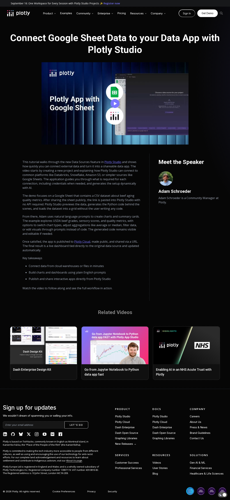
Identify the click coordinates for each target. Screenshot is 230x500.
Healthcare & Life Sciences (207, 473)
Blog (155, 473)
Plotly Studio (112, 162)
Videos (156, 462)
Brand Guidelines (200, 433)
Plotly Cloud (82, 242)
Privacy (91, 491)
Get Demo (207, 13)
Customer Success (127, 462)
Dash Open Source (126, 433)
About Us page (74, 460)
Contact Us (197, 438)
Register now (112, 3)
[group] (49, 13)
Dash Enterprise (125, 427)
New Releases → (125, 443)
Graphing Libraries (126, 438)
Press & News (198, 427)
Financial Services (201, 468)
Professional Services (128, 468)
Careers (195, 416)
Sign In (187, 13)
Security (112, 491)
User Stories (160, 468)
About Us (195, 422)
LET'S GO (76, 424)
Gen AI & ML (197, 462)
